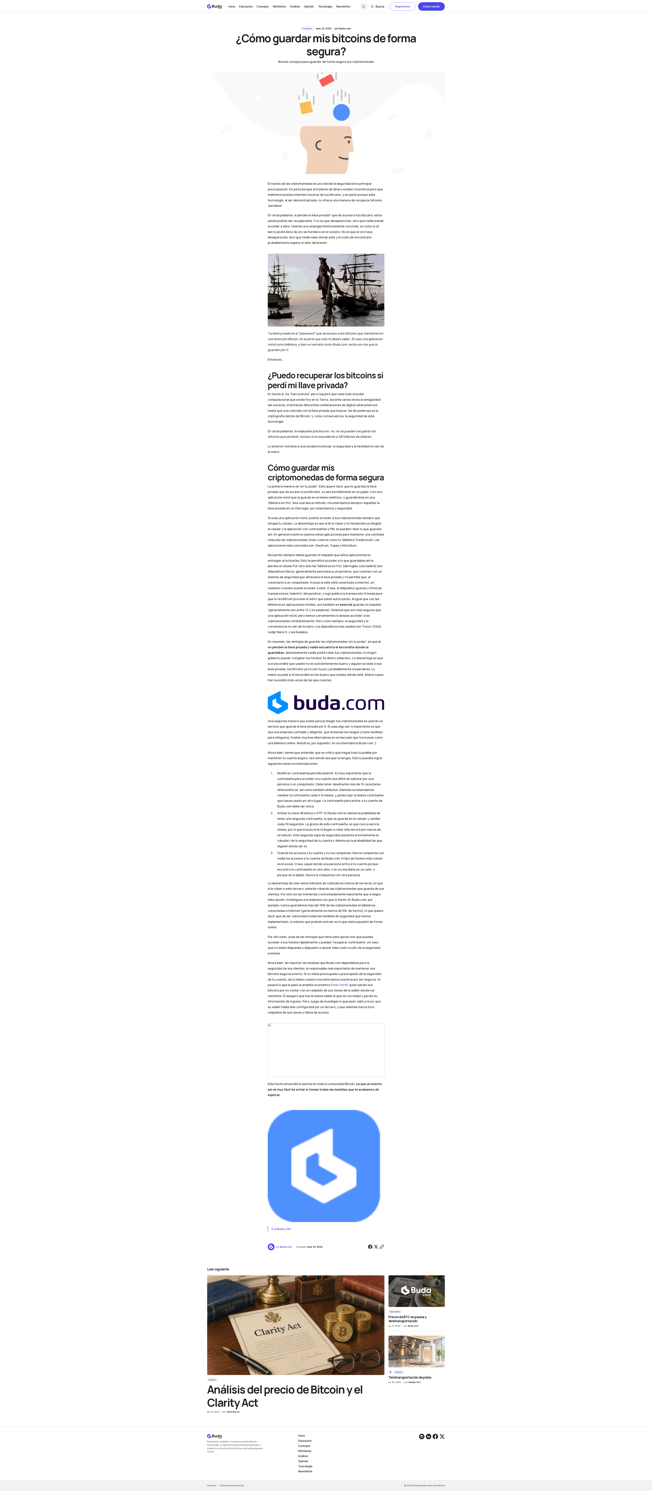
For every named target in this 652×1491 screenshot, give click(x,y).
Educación (304, 1441)
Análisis (212, 1379)
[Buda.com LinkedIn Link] (422, 1436)
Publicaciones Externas (232, 1485)
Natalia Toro (415, 1382)
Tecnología (305, 1466)
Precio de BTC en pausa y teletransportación (407, 1319)
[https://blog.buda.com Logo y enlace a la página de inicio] (214, 6)
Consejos (307, 28)
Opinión (399, 1372)
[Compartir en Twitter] (376, 1246)
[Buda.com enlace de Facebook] (435, 1436)
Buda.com (345, 28)
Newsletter (395, 1311)
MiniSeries (304, 1451)
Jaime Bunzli (233, 1411)
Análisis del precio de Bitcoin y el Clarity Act (285, 1396)
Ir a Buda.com (281, 1229)
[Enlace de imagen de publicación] (295, 1325)
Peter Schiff (339, 985)
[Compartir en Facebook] (370, 1246)
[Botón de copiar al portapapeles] (381, 1246)
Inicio (301, 1436)
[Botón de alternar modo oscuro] (363, 6)
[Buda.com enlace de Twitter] (442, 1436)
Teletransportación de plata (409, 1377)
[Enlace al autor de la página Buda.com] (271, 1246)
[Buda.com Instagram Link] (428, 1436)
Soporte (211, 1485)
